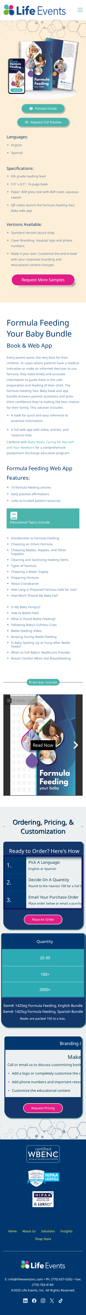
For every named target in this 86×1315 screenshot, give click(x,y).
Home (12, 1231)
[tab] (43, 518)
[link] (43, 39)
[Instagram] (43, 1300)
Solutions (48, 1231)
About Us (29, 1231)
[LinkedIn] (25, 1300)
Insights (66, 1231)
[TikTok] (60, 1300)
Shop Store (43, 1239)
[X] (52, 1300)
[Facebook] (34, 1300)
